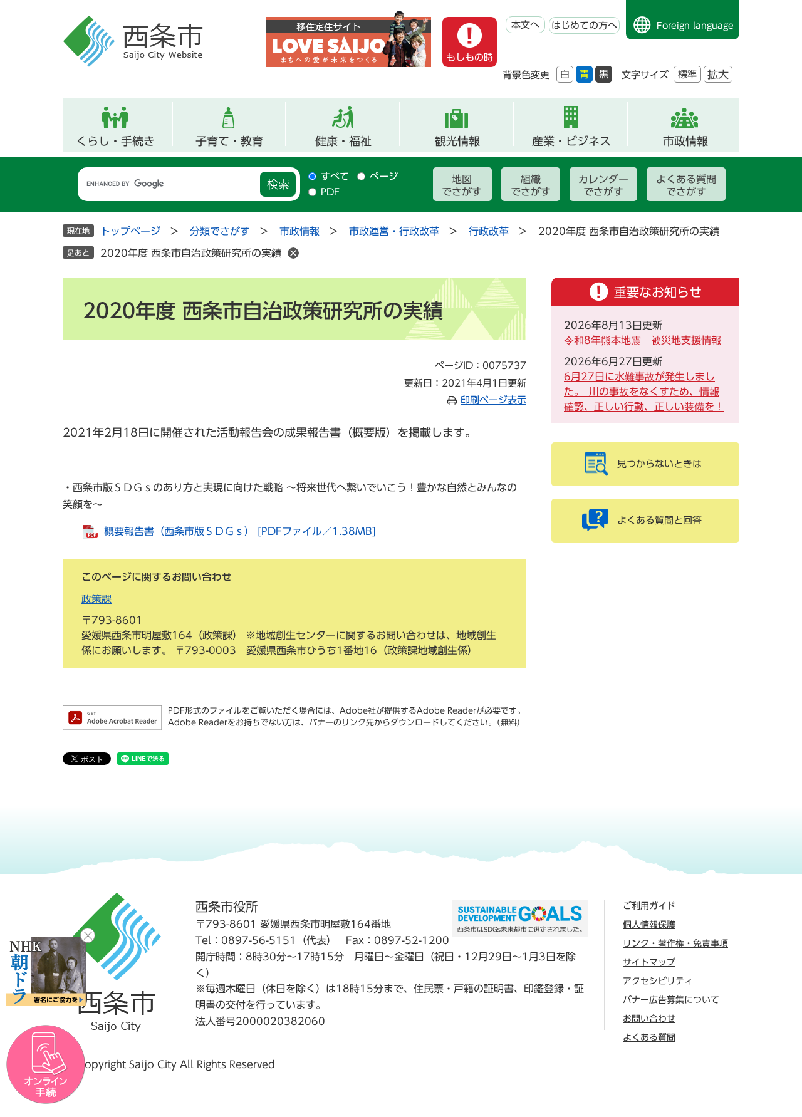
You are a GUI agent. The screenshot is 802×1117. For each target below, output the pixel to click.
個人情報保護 (649, 924)
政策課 (96, 599)
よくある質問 (649, 1037)
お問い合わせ (649, 1018)
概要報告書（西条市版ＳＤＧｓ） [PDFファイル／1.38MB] (240, 531)
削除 (293, 253)
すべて (335, 176)
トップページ (130, 231)
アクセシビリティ (658, 981)
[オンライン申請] (46, 1064)
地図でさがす (462, 185)
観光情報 (457, 141)
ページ (384, 176)
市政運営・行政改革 (394, 231)
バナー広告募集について (671, 999)
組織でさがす (531, 185)
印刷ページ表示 (493, 400)
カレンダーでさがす (603, 185)
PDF (330, 192)
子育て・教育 (229, 141)
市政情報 (685, 141)
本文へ (525, 24)
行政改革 (489, 231)
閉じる (87, 935)
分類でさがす (220, 231)
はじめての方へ (584, 25)
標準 (687, 74)
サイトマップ (649, 962)
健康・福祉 (343, 141)
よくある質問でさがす (686, 185)
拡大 (718, 74)
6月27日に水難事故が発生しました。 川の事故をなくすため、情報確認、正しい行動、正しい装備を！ (644, 391)
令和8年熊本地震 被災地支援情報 (642, 340)
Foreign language (695, 25)
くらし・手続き (115, 141)
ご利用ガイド (649, 905)
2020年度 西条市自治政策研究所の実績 (190, 253)
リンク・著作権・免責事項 (675, 943)
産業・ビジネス (571, 141)
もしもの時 (469, 57)
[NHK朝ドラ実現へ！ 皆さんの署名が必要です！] (46, 971)
